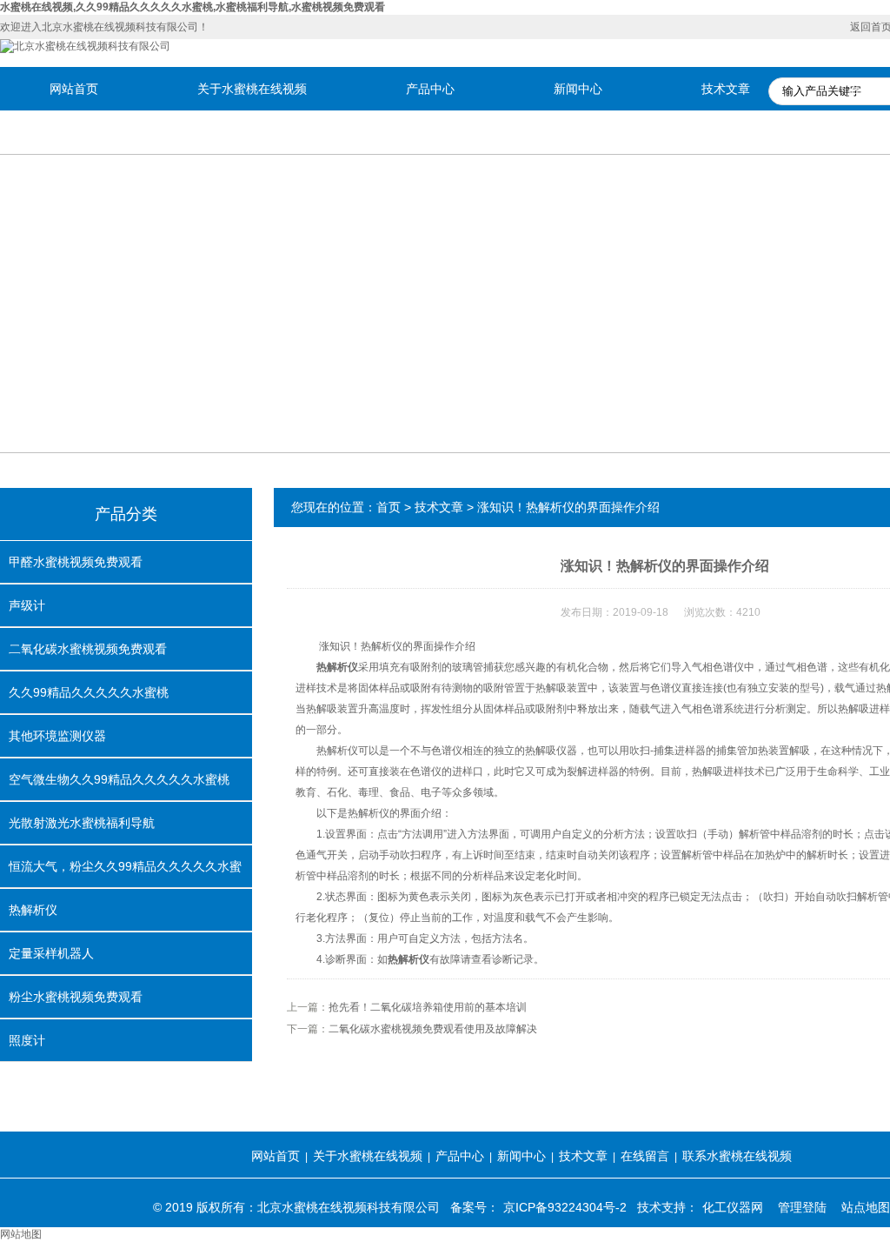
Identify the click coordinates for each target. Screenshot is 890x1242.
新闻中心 (578, 89)
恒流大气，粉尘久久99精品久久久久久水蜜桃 (125, 873)
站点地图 (865, 1207)
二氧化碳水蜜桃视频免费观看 (88, 649)
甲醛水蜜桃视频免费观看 (76, 562)
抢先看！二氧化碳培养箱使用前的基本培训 (428, 1007)
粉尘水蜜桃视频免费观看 (76, 997)
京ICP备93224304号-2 (565, 1207)
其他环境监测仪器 (57, 736)
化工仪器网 (732, 1207)
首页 (388, 507)
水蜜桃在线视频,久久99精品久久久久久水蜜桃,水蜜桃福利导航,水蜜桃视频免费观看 (192, 7)
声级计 (27, 605)
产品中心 (430, 89)
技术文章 (725, 89)
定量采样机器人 (51, 953)
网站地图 (21, 1234)
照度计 (27, 1040)
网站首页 (74, 89)
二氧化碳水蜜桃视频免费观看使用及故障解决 (433, 1029)
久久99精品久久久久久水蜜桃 (89, 692)
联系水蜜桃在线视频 (737, 1156)
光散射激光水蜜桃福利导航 (82, 823)
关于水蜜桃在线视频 (252, 89)
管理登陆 (802, 1207)
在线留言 (645, 1156)
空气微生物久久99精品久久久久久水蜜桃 (119, 779)
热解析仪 (33, 910)
